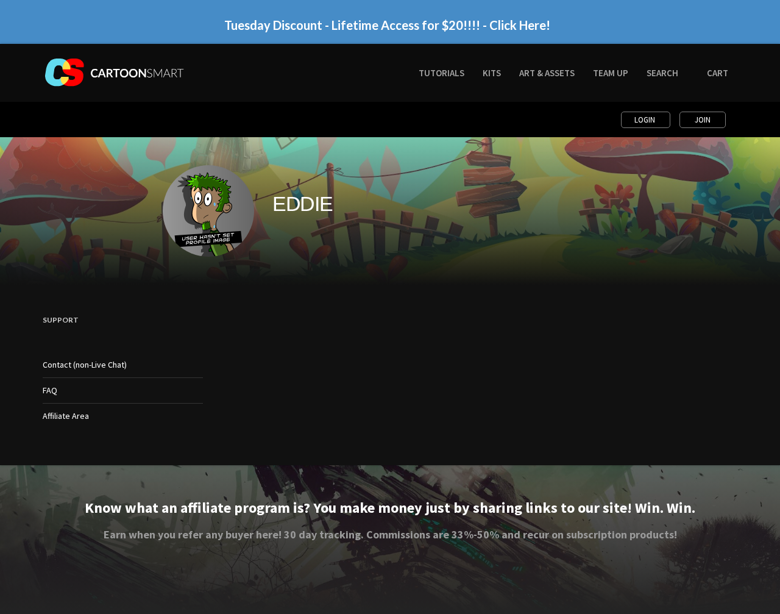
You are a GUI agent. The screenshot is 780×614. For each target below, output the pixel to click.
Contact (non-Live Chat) (85, 364)
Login (645, 120)
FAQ (50, 390)
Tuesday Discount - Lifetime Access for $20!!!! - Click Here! (387, 25)
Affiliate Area (66, 415)
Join (703, 120)
